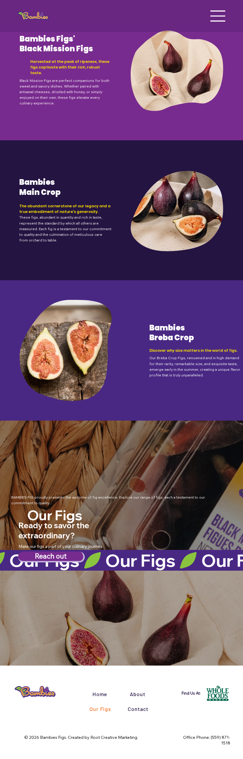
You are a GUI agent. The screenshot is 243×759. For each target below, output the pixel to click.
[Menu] (218, 16)
